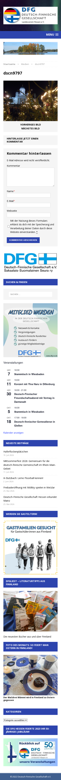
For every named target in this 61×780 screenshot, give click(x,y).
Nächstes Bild (30, 128)
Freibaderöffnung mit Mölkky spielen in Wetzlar (29, 487)
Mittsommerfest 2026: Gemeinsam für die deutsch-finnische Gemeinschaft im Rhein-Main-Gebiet (29, 464)
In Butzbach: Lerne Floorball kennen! (23, 478)
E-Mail (10, 201)
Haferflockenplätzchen (15, 451)
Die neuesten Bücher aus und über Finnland (27, 636)
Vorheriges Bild (30, 124)
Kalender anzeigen (13, 432)
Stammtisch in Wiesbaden (29, 374)
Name (10, 191)
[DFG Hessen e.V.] (30, 48)
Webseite (12, 210)
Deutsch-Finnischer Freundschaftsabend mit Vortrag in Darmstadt (34, 397)
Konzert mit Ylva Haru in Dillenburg (34, 384)
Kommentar (13, 165)
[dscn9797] (30, 119)
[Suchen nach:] (30, 294)
